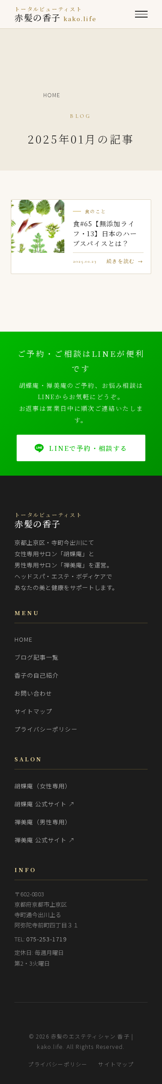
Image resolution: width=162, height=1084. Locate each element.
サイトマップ (33, 711)
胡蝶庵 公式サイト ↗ (44, 804)
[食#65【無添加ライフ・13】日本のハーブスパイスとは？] (37, 226)
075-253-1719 (46, 939)
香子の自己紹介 (36, 675)
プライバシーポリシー (46, 729)
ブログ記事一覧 (36, 657)
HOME (23, 639)
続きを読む (121, 261)
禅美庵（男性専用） (42, 822)
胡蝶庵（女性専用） (42, 786)
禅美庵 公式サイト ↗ (44, 840)
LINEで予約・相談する (88, 448)
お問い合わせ (33, 693)
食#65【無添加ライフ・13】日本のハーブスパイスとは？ (105, 233)
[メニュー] (141, 14)
